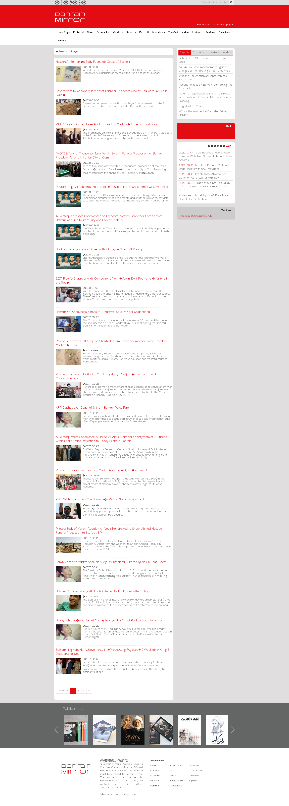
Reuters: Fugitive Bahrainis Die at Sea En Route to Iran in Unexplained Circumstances (112, 187)
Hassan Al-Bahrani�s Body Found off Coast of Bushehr (93, 62)
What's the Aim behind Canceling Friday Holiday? (203, 113)
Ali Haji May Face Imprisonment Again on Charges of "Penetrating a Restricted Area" (205, 69)
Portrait (144, 32)
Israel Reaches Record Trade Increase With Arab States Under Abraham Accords (205, 156)
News (90, 32)
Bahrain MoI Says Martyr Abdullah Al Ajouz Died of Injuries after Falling (102, 591)
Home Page (63, 32)
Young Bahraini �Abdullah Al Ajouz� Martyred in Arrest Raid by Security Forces (109, 620)
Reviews (211, 32)
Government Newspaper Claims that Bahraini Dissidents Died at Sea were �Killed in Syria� (111, 93)
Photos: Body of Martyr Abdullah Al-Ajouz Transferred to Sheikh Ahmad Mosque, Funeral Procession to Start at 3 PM (109, 530)
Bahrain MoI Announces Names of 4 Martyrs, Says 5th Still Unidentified (103, 312)
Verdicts (118, 32)
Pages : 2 (63, 690)
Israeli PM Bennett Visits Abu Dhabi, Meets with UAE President (204, 167)
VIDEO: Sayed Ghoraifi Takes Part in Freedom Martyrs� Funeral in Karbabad (107, 124)
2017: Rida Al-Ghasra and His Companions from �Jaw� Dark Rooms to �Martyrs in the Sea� (112, 280)
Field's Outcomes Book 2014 (218, 720)
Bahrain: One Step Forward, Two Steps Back (202, 60)
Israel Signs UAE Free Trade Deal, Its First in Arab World (204, 197)
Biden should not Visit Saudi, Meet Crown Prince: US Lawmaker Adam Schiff (204, 187)
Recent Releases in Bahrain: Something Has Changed (205, 87)
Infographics (177, 781)
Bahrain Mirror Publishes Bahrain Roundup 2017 (76, 724)
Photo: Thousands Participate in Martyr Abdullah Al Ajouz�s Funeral (101, 470)
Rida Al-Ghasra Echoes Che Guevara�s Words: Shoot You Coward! (100, 499)
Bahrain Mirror (70, 17)
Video (185, 32)
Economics (103, 32)
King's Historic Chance (192, 106)
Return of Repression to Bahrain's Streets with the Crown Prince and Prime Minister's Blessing (205, 97)
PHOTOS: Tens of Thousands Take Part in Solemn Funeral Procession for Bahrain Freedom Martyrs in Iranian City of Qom (109, 155)
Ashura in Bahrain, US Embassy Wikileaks (104, 724)
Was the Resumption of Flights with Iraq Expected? (203, 78)
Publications (73, 709)
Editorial (78, 32)
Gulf (228, 146)
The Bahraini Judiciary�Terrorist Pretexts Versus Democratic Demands (161, 726)
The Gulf (173, 32)
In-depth (197, 32)
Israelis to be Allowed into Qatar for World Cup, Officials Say (202, 176)
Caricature (176, 786)
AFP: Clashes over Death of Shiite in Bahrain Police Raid (92, 407)
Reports (131, 32)
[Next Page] (83, 691)
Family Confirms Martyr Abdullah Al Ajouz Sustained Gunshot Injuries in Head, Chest (111, 562)
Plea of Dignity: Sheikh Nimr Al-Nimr (189, 722)
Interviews (158, 32)
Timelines (224, 32)
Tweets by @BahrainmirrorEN (195, 216)
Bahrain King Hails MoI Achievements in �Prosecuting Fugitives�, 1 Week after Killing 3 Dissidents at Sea (112, 652)
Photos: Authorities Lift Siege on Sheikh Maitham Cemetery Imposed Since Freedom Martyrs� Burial (111, 343)
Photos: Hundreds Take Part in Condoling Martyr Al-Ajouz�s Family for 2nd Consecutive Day (106, 376)
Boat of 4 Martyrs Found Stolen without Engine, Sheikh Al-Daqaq (99, 249)
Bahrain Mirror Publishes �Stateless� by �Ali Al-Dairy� (132, 724)
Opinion (61, 40)
